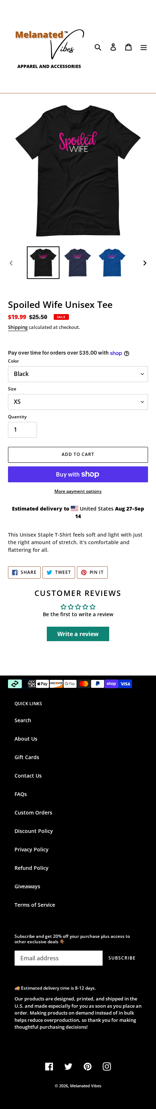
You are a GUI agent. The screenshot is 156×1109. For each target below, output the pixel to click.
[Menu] (143, 46)
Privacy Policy (32, 849)
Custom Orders (33, 812)
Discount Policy (34, 830)
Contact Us (28, 775)
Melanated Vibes (85, 1085)
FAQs (21, 794)
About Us (26, 738)
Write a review (78, 634)
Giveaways (27, 886)
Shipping (18, 327)
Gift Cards (27, 757)
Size (12, 389)
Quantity (17, 417)
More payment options (78, 491)
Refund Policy (32, 867)
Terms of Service (35, 904)
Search (23, 720)
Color (13, 361)
